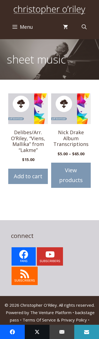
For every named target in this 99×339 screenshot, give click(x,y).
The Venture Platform (51, 312)
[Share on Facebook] (12, 332)
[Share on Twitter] (37, 332)
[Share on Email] (62, 332)
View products (71, 175)
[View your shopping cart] (65, 27)
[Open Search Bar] (84, 27)
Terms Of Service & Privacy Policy (55, 320)
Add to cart (28, 176)
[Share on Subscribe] (86, 332)
